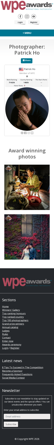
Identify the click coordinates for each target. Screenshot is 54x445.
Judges (6, 330)
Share (27, 60)
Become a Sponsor (12, 370)
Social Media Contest (13, 377)
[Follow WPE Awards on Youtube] (33, 16)
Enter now (7, 341)
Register (33, 22)
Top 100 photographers (15, 320)
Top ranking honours (14, 313)
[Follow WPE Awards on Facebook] (20, 16)
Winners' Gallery (11, 310)
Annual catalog (10, 327)
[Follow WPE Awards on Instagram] (27, 16)
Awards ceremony (11, 344)
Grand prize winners (13, 323)
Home (5, 306)
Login (20, 22)
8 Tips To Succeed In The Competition (22, 367)
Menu (27, 33)
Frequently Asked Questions (17, 374)
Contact (6, 337)
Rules (5, 334)
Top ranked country (13, 316)
